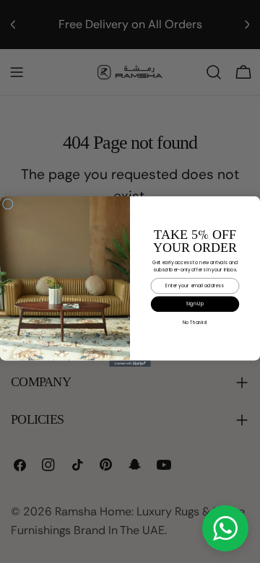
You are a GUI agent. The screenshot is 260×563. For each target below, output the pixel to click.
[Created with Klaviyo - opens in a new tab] (130, 363)
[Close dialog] (7, 204)
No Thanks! (195, 323)
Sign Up (195, 303)
